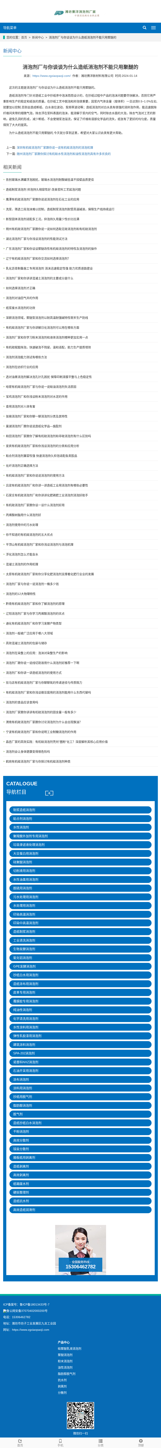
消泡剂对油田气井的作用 (22, 298)
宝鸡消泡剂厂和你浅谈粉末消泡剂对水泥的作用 (37, 396)
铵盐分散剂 (21, 1149)
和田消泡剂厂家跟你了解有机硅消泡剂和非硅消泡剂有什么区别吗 (48, 436)
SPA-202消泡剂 (24, 1053)
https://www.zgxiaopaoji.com (30, 1329)
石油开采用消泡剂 (25, 1070)
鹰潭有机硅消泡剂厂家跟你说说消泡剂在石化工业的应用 (42, 199)
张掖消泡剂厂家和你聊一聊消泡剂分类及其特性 (37, 416)
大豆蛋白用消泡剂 (25, 853)
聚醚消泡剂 (65, 1355)
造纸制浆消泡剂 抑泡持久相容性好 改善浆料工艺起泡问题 (43, 189)
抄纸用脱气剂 (22, 1096)
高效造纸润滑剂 (24, 1210)
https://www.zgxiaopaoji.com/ (51, 75)
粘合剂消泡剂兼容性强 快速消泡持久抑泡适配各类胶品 (41, 455)
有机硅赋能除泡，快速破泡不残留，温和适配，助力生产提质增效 (48, 347)
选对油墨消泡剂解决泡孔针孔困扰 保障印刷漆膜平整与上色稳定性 (49, 377)
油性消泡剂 (65, 1367)
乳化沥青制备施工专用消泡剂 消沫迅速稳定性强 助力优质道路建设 (49, 268)
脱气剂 (18, 1114)
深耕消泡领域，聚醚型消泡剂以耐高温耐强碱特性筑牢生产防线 (47, 317)
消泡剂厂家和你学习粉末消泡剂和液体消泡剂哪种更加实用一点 (47, 337)
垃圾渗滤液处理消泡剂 (29, 844)
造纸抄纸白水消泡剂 (27, 1123)
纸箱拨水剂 (21, 1184)
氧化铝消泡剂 (22, 958)
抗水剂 (62, 1380)
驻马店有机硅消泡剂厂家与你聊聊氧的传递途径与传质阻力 (44, 682)
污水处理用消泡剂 (25, 897)
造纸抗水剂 (21, 1201)
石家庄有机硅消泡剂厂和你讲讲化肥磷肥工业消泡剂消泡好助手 (47, 495)
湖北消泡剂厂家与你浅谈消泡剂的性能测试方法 (37, 238)
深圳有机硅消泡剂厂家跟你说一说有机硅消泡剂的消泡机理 (55, 147)
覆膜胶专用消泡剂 (25, 1001)
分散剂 (62, 1392)
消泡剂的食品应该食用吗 (22, 702)
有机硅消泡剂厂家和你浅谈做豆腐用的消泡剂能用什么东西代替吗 (48, 692)
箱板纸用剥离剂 (24, 1157)
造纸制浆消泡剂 (24, 931)
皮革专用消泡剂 (24, 992)
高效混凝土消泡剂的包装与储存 (26, 643)
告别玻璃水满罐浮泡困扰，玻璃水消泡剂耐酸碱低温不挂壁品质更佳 (50, 179)
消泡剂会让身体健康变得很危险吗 (28, 751)
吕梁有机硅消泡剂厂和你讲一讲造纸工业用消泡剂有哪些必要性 (47, 485)
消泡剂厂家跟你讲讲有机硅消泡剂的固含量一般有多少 (41, 712)
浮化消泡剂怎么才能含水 (22, 554)
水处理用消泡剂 (24, 905)
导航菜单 (10, 28)
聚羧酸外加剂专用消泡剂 (30, 836)
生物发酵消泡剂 (24, 949)
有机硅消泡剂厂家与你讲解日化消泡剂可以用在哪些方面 (42, 327)
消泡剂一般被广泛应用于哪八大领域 (29, 633)
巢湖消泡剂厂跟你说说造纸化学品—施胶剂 (34, 426)
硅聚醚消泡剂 (22, 862)
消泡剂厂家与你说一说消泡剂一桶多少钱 (32, 584)
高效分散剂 (21, 1140)
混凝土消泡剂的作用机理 (22, 564)
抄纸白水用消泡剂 (25, 975)
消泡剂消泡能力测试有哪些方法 (26, 357)
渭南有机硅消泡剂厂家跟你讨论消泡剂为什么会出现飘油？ (44, 722)
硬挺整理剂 (21, 1192)
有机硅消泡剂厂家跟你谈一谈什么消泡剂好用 (35, 505)
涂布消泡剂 (21, 1079)
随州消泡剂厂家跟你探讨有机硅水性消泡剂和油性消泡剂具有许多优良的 (64, 153)
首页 (24, 37)
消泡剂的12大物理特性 (21, 593)
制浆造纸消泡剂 (24, 810)
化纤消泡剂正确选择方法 (22, 465)
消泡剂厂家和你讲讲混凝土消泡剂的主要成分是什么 (39, 278)
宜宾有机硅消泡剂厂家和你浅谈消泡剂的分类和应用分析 (42, 446)
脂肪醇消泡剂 (22, 1105)
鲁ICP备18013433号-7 (34, 1304)
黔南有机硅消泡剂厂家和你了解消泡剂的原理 (35, 603)
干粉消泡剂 (21, 1131)
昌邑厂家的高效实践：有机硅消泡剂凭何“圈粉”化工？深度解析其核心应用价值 (57, 741)
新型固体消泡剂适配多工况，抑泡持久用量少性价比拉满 (42, 219)
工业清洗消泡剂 (24, 940)
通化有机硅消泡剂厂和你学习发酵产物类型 (34, 623)
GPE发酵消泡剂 (24, 966)
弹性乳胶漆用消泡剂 (27, 1036)
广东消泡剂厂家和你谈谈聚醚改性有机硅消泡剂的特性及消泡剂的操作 (51, 248)
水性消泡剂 (21, 827)
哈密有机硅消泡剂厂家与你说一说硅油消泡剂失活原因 (41, 386)
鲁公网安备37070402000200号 (27, 1310)
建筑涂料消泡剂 (24, 1044)
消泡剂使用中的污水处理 (22, 524)
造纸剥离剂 (21, 1166)
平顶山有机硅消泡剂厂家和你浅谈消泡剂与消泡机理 (39, 544)
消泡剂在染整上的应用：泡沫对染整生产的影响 (37, 653)
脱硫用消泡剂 (22, 888)
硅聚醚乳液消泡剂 (69, 1348)
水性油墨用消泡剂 (25, 879)
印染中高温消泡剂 (25, 923)
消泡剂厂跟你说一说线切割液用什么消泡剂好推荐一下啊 (42, 663)
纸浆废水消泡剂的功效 (20, 307)
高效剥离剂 (21, 1175)
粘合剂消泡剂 (22, 818)
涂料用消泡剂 (22, 1088)
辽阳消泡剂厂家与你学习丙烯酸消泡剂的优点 (35, 613)
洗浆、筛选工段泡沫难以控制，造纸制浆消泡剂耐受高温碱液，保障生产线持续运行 (60, 209)
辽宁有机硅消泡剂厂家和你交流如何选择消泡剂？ (38, 258)
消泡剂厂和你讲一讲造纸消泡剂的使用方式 (34, 672)
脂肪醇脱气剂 (66, 1373)
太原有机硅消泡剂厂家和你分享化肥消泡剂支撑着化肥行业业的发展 (50, 574)
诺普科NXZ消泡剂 (25, 1062)
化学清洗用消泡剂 (25, 1018)
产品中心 (64, 1342)
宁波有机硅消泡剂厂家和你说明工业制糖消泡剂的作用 (41, 732)
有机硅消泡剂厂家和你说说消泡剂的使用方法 (35, 475)
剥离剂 (62, 1386)
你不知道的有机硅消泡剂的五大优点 (29, 534)
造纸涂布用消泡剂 (25, 984)
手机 (60, 1445)
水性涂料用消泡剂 (25, 1027)
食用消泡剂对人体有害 (20, 406)
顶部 (141, 1445)
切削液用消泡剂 (24, 870)
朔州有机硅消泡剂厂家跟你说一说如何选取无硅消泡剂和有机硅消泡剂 (51, 229)
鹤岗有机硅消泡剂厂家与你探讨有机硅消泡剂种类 (38, 761)
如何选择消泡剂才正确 (20, 288)
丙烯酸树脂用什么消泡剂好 (23, 515)
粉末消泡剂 (65, 1361)
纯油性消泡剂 (22, 1010)
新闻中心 (38, 37)
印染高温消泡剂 (24, 914)
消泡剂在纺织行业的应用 (22, 367)
